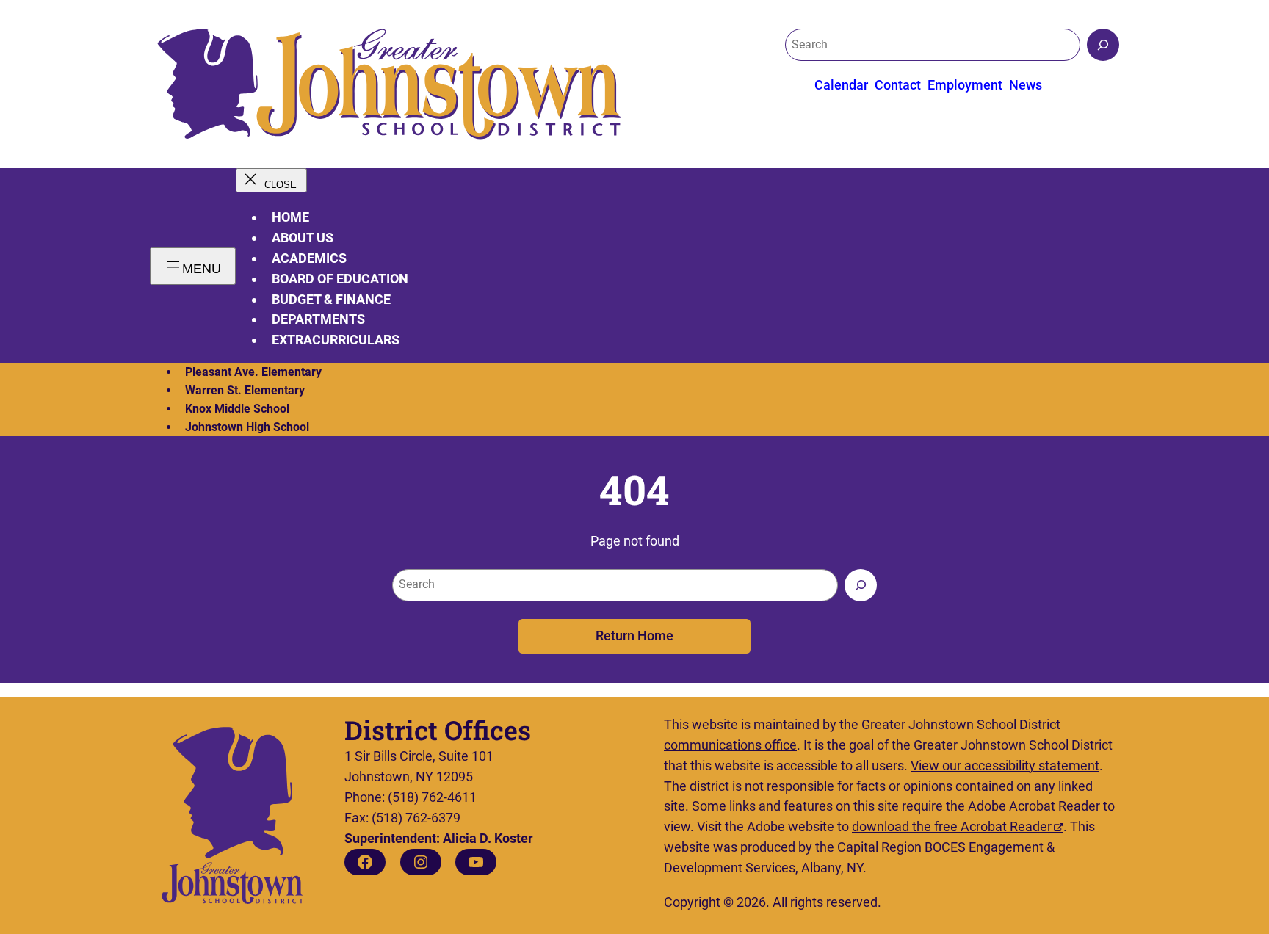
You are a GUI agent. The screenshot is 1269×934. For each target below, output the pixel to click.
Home (290, 217)
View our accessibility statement (1005, 765)
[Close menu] (271, 180)
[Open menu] (193, 266)
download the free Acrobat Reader (952, 826)
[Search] (1103, 45)
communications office (730, 745)
